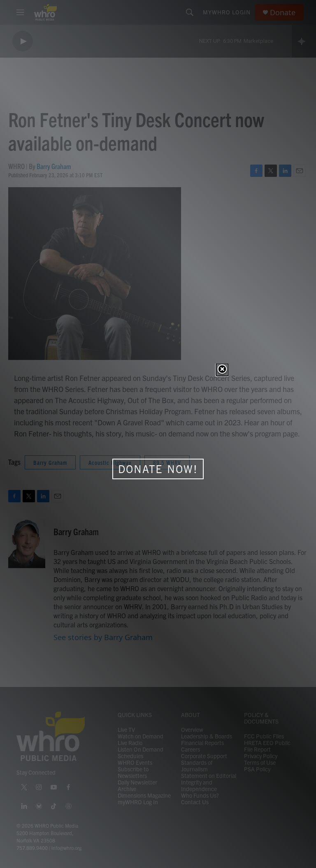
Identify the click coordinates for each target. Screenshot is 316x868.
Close (222, 370)
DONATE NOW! (158, 469)
